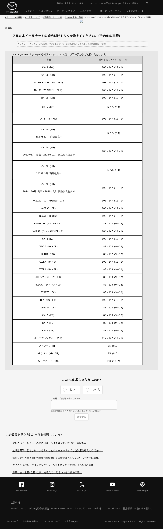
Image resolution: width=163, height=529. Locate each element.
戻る (10, 28)
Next (142, 11)
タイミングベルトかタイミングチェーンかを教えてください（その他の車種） (54, 465)
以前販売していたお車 (52, 17)
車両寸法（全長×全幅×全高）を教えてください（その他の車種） (47, 472)
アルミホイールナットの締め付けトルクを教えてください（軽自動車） (50, 443)
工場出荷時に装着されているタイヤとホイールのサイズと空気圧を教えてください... (57, 450)
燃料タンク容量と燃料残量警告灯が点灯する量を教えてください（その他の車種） (56, 457)
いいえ (96, 389)
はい (72, 389)
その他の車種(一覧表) (74, 17)
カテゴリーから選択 (13, 17)
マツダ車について (32, 17)
